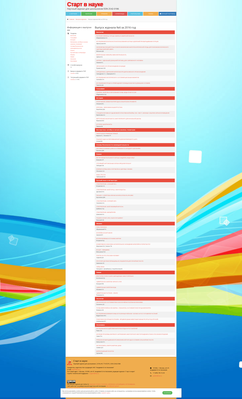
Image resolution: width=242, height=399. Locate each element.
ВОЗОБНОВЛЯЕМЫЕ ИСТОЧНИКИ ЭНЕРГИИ (108, 238)
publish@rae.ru (76, 369)
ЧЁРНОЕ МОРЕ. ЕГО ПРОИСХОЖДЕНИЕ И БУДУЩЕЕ (110, 66)
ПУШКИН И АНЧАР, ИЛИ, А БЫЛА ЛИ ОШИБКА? (109, 218)
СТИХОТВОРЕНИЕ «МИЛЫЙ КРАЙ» (106, 212)
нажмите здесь (105, 393)
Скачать (72, 73)
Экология (73, 59)
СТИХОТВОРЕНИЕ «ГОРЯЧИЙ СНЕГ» (106, 201)
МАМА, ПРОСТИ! (101, 175)
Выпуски (88, 14)
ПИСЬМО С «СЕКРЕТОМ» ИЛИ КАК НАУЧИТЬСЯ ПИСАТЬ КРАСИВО (114, 195)
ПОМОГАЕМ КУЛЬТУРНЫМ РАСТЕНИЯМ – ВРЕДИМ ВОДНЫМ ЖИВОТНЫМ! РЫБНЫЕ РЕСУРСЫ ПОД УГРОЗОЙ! (127, 319)
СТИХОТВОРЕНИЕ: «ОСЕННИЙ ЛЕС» (106, 184)
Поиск (150, 14)
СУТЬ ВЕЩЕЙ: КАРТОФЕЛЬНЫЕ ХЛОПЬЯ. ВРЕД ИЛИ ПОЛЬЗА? (113, 163)
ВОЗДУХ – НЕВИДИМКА (102, 250)
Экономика (73, 61)
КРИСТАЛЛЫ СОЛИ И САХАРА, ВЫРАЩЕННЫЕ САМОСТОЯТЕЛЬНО (115, 276)
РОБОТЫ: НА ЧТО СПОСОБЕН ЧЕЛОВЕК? (107, 255)
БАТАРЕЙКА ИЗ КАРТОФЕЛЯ (104, 233)
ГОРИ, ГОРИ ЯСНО (101, 227)
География (73, 38)
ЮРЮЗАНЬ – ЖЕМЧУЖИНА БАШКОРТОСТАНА (109, 107)
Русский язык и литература (78, 52)
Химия (72, 57)
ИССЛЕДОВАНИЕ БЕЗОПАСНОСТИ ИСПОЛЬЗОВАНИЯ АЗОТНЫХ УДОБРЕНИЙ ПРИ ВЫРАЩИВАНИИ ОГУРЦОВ (127, 41)
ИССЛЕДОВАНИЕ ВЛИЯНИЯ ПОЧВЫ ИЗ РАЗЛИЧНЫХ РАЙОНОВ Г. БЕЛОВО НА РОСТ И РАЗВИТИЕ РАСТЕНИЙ (126, 313)
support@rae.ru (94, 373)
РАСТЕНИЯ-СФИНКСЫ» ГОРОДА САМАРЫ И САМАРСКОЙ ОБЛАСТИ (115, 36)
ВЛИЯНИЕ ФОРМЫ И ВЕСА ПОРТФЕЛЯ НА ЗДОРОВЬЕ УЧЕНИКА (114, 169)
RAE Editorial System (112, 386)
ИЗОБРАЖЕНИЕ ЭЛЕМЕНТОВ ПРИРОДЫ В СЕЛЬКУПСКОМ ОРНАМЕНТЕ (116, 101)
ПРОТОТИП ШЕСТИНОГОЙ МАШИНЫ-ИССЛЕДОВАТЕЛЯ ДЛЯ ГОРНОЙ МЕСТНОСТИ (119, 261)
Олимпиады (119, 14)
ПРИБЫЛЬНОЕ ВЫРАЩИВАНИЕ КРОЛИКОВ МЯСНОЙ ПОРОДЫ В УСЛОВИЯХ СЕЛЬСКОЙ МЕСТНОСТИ (124, 340)
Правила (104, 14)
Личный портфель (168, 14)
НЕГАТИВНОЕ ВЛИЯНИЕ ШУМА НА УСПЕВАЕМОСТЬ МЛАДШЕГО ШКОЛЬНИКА (118, 148)
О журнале (73, 14)
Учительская (135, 14)
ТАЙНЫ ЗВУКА (100, 267)
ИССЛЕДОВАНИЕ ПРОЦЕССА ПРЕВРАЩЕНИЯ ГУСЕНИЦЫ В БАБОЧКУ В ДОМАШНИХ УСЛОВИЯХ (123, 83)
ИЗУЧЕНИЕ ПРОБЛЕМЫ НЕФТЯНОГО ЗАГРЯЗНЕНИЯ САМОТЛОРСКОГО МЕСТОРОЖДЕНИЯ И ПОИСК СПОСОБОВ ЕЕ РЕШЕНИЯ (132, 334)
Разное (72, 50)
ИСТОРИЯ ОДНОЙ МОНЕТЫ (104, 124)
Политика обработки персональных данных (81, 388)
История (72, 40)
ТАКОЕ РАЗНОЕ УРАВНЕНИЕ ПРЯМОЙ (107, 133)
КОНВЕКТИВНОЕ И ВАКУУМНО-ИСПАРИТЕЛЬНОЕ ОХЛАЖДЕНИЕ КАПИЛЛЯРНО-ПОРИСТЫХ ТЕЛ (123, 244)
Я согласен (167, 393)
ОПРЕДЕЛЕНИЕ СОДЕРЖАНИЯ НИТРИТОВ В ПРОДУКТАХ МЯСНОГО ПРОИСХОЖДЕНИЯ (120, 72)
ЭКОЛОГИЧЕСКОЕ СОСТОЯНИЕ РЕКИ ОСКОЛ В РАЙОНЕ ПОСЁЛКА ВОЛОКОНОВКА (119, 302)
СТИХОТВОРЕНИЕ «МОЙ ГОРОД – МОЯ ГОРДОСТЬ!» (111, 190)
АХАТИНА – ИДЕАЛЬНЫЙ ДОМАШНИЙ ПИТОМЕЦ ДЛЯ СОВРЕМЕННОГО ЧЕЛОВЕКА (119, 60)
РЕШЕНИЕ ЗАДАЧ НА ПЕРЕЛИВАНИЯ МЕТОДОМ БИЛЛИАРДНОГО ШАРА (116, 139)
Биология (73, 35)
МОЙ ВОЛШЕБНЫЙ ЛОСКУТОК (105, 351)
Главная (71, 19)
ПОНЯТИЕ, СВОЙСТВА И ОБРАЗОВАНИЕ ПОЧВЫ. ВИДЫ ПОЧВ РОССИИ (116, 92)
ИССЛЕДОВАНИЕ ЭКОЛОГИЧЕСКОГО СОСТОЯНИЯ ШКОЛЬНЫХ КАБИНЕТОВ (117, 77)
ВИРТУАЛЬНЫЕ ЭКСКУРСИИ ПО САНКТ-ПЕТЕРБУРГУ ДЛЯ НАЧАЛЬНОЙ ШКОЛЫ (118, 118)
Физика (72, 55)
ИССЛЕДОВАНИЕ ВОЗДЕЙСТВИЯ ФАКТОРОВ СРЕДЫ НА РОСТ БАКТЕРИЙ (116, 328)
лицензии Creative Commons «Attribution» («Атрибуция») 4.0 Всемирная (112, 384)
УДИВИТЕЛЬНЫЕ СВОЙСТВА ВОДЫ (106, 287)
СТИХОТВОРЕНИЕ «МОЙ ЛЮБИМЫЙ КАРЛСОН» (109, 206)
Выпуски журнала (81, 19)
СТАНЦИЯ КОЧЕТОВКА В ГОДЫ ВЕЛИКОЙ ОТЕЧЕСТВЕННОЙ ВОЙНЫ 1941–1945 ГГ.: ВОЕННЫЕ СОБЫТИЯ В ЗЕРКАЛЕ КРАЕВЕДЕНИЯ (132, 113)
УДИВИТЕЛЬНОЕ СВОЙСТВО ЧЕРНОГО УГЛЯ (108, 282)
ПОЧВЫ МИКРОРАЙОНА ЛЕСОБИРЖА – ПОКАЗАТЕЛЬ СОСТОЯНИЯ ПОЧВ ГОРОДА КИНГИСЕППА (123, 308)
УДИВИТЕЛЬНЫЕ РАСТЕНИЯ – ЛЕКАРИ (107, 293)
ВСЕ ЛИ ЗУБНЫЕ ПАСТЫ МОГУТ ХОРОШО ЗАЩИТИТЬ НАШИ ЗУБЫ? (115, 158)
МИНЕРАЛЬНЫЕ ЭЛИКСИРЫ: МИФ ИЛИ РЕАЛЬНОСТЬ (111, 55)
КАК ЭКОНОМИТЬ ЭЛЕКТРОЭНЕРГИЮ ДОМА (108, 345)
